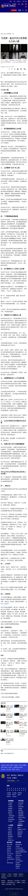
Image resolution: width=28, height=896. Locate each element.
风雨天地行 (18, 859)
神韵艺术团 (10, 880)
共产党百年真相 (19, 848)
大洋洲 (20, 765)
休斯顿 (24, 765)
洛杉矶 (16, 765)
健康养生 (20, 825)
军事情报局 (20, 814)
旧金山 (6, 767)
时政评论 (9, 33)
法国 (2, 767)
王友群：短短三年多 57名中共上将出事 (9, 707)
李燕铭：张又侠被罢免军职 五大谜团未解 (23, 707)
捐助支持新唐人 (11, 780)
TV (19, 10)
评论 (5, 33)
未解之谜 (10, 827)
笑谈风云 (10, 829)
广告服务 (15, 876)
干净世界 (23, 880)
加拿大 (12, 765)
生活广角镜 (9, 844)
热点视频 (14, 792)
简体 (26, 1)
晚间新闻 (10, 808)
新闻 (8, 785)
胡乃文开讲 (20, 831)
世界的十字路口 (21, 817)
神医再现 (20, 834)
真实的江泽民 (19, 855)
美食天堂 (9, 850)
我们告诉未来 (19, 844)
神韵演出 (9, 796)
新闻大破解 (20, 812)
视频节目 (20, 775)
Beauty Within (10, 853)
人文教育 (10, 825)
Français (3, 769)
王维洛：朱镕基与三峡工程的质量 (9, 732)
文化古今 (10, 838)
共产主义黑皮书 (19, 861)
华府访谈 (10, 814)
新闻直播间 (14, 10)
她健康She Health (22, 829)
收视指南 (15, 874)
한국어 (18, 769)
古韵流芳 (10, 831)
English (21, 767)
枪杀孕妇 (13, 216)
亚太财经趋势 (11, 819)
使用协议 (4, 876)
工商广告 (18, 868)
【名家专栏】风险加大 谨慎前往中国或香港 (9, 716)
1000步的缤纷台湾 (10, 860)
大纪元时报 (16, 880)
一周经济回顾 (11, 815)
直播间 (14, 778)
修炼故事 (18, 866)
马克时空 (20, 819)
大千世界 (9, 855)
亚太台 (10, 767)
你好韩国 (9, 848)
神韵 (11, 1)
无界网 (3, 884)
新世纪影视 (8, 884)
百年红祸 (18, 857)
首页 (2, 33)
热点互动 (20, 804)
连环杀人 (13, 129)
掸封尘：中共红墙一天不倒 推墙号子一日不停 (23, 724)
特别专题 (18, 842)
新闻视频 (10, 801)
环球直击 (10, 804)
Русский (9, 769)
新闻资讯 (14, 775)
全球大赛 (14, 796)
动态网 (23, 882)
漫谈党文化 (18, 864)
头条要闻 (9, 792)
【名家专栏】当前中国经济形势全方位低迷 (23, 732)
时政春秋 (20, 808)
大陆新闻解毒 (21, 821)
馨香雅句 (10, 833)
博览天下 (14, 794)
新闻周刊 (10, 812)
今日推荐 (9, 794)
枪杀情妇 (20, 444)
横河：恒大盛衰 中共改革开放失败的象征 (9, 740)
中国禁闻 (10, 806)
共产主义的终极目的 (20, 850)
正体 (23, 1)
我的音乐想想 (10, 862)
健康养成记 (20, 833)
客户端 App (4, 877)
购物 (18, 780)
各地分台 (19, 1)
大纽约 (7, 765)
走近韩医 (20, 836)
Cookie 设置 (14, 893)
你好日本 (9, 846)
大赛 (14, 1)
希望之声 (4, 882)
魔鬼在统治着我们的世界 (21, 851)
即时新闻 (20, 792)
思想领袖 (20, 810)
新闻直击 (10, 810)
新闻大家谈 (20, 803)
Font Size (21, 69)
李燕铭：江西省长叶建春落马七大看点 (23, 716)
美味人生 (9, 851)
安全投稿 (9, 876)
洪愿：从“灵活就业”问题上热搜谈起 (9, 724)
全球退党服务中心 (11, 882)
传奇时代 (18, 846)
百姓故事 (18, 862)
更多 (14, 884)
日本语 (13, 769)
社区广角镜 (10, 817)
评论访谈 (20, 801)
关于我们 (10, 874)
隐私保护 (21, 874)
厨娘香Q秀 (9, 857)
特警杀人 (10, 93)
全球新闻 (10, 803)
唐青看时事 (20, 815)
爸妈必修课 (10, 836)
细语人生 (20, 823)
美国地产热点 (11, 840)
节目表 (9, 778)
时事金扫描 (20, 806)
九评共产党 (18, 853)
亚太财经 (10, 821)
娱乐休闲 (9, 842)
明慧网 (18, 882)
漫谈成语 (10, 834)
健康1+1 (19, 827)
